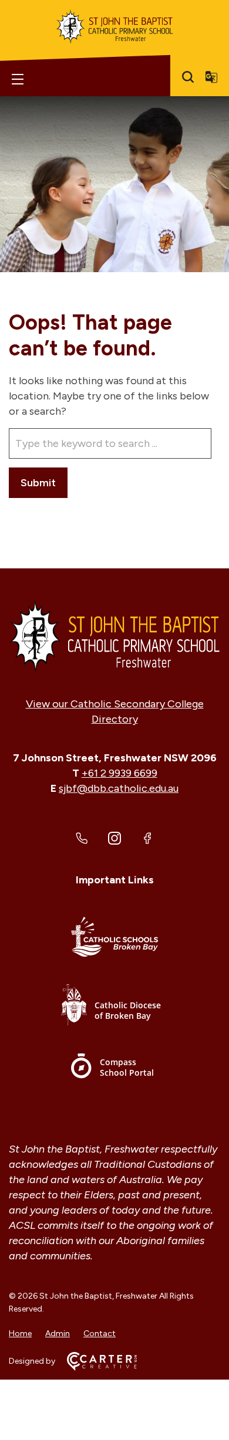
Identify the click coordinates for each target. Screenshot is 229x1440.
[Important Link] (114, 939)
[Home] (114, 636)
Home (20, 1334)
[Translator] (211, 76)
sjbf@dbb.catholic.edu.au (119, 788)
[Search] (188, 76)
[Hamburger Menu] (17, 79)
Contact (99, 1334)
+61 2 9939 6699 (119, 773)
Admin (57, 1334)
